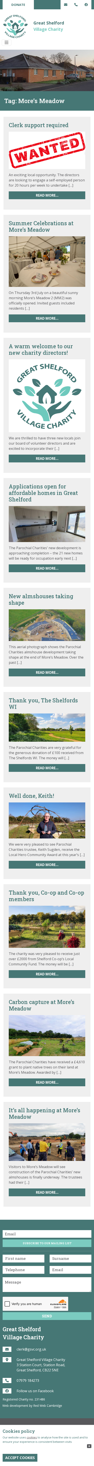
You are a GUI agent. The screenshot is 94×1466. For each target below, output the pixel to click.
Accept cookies (20, 1457)
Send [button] (47, 1316)
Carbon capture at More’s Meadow (41, 1005)
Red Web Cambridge (47, 1406)
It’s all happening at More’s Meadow (44, 1113)
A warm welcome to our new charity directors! (41, 349)
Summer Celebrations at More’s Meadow (41, 226)
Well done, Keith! (31, 795)
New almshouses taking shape (41, 599)
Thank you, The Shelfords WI (43, 703)
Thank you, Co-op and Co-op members (46, 896)
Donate (18, 4)
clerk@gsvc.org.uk (31, 1349)
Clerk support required (38, 125)
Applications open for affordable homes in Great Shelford (43, 493)
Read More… (60, 195)
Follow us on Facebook (35, 1391)
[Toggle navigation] (6, 42)
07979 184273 (28, 1380)
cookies (32, 1437)
